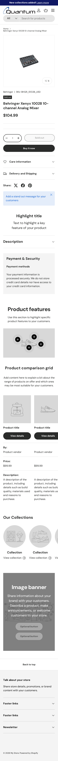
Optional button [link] (29, 626)
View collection (12, 557)
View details (17, 435)
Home (6, 29)
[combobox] (29, 18)
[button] (45, 10)
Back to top (29, 664)
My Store (15, 753)
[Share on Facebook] (22, 185)
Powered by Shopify (29, 753)
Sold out (39, 137)
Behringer (8, 91)
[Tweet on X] (15, 185)
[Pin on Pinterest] (30, 185)
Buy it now (29, 148)
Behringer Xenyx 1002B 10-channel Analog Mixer (25, 31)
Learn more (43, 2)
